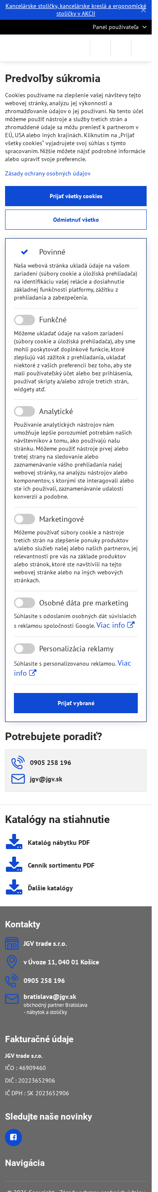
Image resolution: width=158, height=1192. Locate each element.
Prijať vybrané (76, 703)
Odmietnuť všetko (76, 219)
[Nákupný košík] (121, 48)
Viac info (111, 625)
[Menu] (141, 48)
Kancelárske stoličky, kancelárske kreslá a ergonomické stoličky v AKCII (75, 9)
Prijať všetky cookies (76, 196)
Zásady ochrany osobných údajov (48, 173)
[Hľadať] (100, 48)
